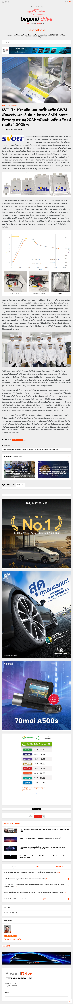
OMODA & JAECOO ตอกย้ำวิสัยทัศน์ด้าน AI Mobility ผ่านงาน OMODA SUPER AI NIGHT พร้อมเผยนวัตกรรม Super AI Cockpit (42, 848)
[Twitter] (6, 2)
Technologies (13, 105)
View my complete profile (12, 939)
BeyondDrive (37, 30)
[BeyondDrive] (36, 24)
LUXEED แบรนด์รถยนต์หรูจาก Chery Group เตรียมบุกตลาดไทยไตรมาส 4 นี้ (40, 838)
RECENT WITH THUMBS (12, 824)
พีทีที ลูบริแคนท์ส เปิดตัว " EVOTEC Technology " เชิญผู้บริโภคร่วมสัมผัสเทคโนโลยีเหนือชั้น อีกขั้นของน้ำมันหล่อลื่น (18, 472)
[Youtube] (3, 2)
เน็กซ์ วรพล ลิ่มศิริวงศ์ (10, 936)
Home (3, 105)
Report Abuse (7, 946)
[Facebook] (8, 2)
